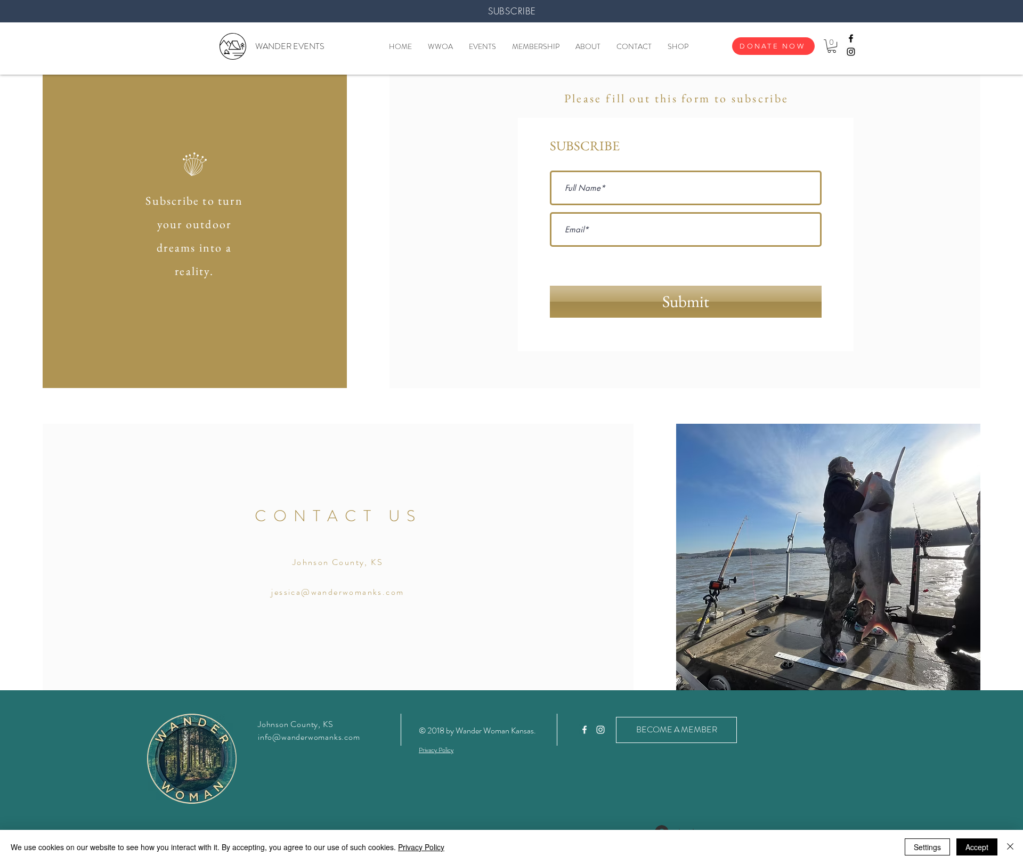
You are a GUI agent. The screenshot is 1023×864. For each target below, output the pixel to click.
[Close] (1010, 846)
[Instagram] (851, 51)
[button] (832, 46)
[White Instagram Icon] (600, 729)
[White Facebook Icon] (584, 729)
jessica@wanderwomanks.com (337, 592)
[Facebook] (851, 38)
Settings (927, 847)
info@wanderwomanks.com (309, 737)
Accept (976, 847)
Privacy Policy (421, 847)
